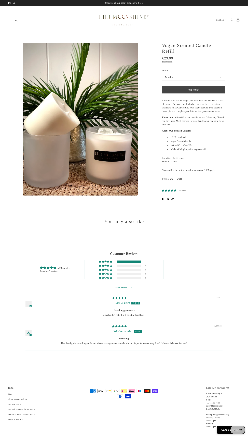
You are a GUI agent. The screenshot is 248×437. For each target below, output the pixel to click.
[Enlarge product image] (80, 119)
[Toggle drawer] (10, 20)
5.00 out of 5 (64, 268)
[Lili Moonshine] (124, 20)
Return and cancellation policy (21, 414)
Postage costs (14, 404)
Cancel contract (230, 429)
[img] (119, 298)
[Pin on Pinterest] (168, 199)
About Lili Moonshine (17, 399)
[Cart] (238, 20)
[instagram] (14, 3)
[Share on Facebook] (163, 199)
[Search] (16, 20)
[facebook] (9, 3)
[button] (169, 190)
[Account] (231, 20)
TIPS (207, 170)
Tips (10, 394)
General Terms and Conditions (21, 409)
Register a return (15, 419)
